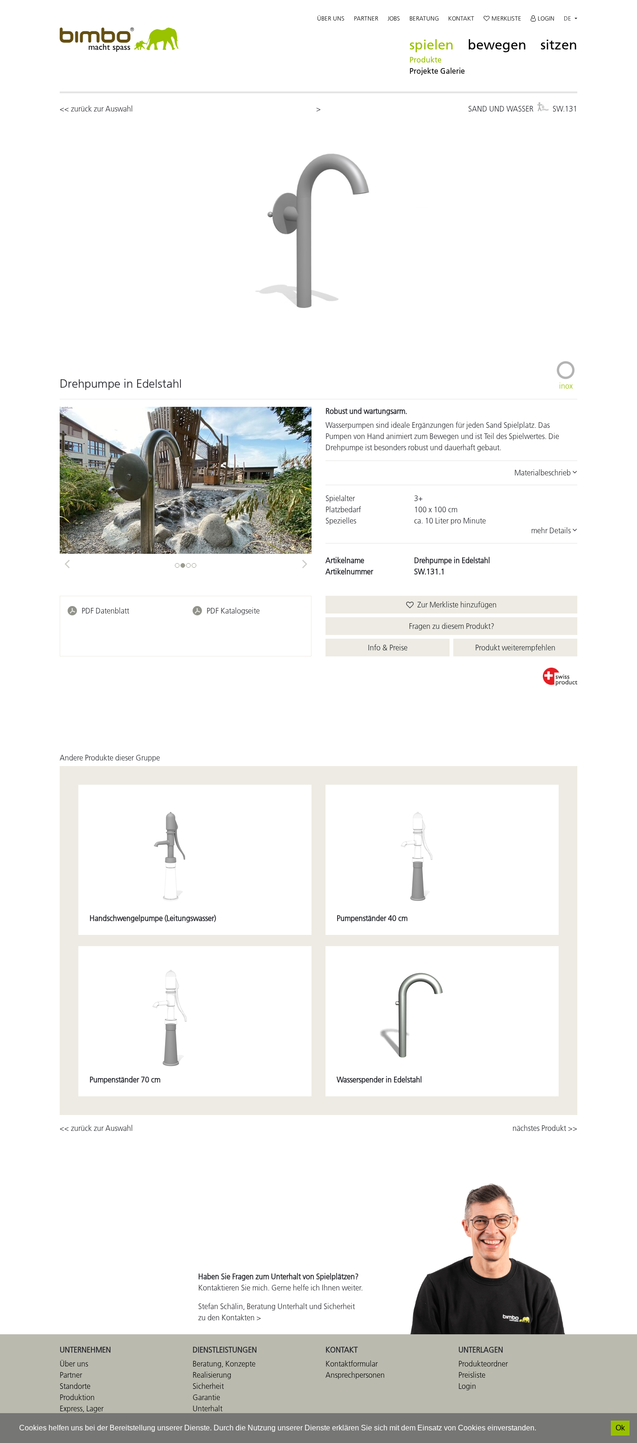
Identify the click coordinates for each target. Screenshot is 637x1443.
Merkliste (505, 18)
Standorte (75, 1386)
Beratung (424, 18)
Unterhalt (207, 1408)
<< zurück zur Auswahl (96, 108)
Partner (366, 18)
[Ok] (620, 1428)
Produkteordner (483, 1363)
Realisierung (212, 1375)
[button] (67, 561)
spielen (431, 45)
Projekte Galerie (437, 71)
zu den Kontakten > (229, 1317)
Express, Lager (82, 1408)
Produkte (425, 59)
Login (545, 18)
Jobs (394, 18)
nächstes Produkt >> (544, 1128)
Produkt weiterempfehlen (515, 647)
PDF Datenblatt (105, 610)
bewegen (497, 45)
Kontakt (461, 18)
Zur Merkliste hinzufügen (455, 604)
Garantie (206, 1397)
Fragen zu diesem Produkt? (451, 626)
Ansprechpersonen (355, 1375)
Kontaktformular (351, 1363)
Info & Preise (388, 647)
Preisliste (471, 1375)
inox (566, 385)
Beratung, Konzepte (224, 1363)
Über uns (331, 18)
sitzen (558, 45)
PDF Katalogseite (233, 610)
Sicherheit (208, 1386)
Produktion (77, 1397)
